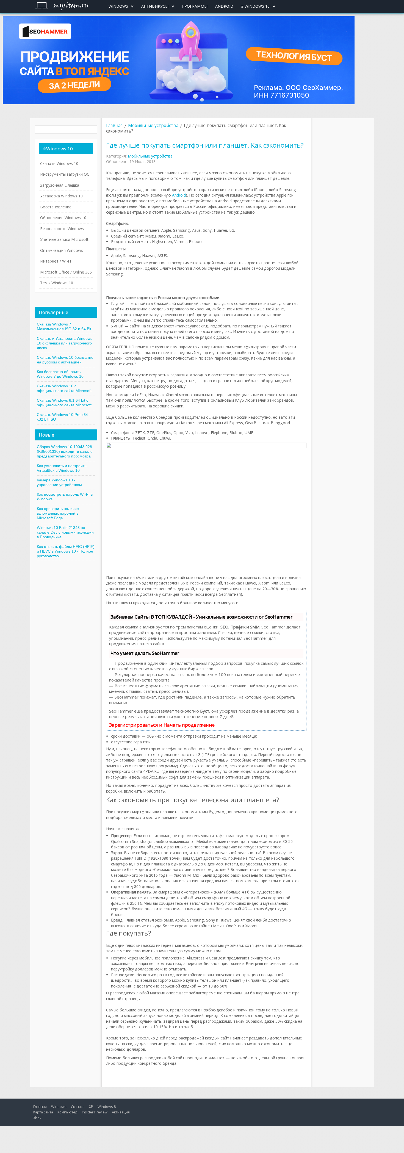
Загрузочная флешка (59, 185)
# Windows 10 (255, 6)
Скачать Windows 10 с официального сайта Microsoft (64, 388)
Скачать (78, 1106)
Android (224, 6)
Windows (118, 6)
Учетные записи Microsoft (64, 239)
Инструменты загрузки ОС (64, 174)
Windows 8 (107, 1106)
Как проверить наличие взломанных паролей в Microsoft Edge (58, 513)
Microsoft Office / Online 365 (66, 272)
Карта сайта (43, 1112)
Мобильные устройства (153, 125)
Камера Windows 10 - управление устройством (59, 482)
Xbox (37, 1117)
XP (91, 1106)
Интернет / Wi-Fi (55, 261)
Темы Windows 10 (56, 282)
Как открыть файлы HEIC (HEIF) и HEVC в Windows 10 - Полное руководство (66, 551)
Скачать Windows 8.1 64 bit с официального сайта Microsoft (64, 402)
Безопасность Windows (62, 228)
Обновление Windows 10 (63, 217)
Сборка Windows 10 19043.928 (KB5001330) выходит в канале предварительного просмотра (65, 451)
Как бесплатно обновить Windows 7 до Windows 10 (60, 374)
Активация (121, 1112)
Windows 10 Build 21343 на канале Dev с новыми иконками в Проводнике (65, 532)
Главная (114, 125)
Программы (194, 6)
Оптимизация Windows (61, 250)
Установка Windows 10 (61, 195)
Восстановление (55, 206)
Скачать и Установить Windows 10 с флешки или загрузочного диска (64, 343)
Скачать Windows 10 (59, 163)
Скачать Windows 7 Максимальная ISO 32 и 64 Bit (64, 326)
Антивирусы (154, 6)
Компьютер (67, 1112)
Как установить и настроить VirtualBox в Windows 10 (61, 468)
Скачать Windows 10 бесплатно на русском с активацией (65, 359)
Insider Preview (94, 1112)
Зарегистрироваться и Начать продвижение (162, 725)
